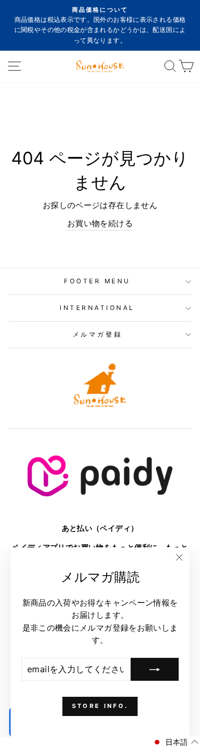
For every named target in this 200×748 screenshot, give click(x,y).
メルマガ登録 (97, 334)
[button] (175, 742)
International (97, 308)
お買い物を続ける (100, 223)
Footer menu (97, 281)
